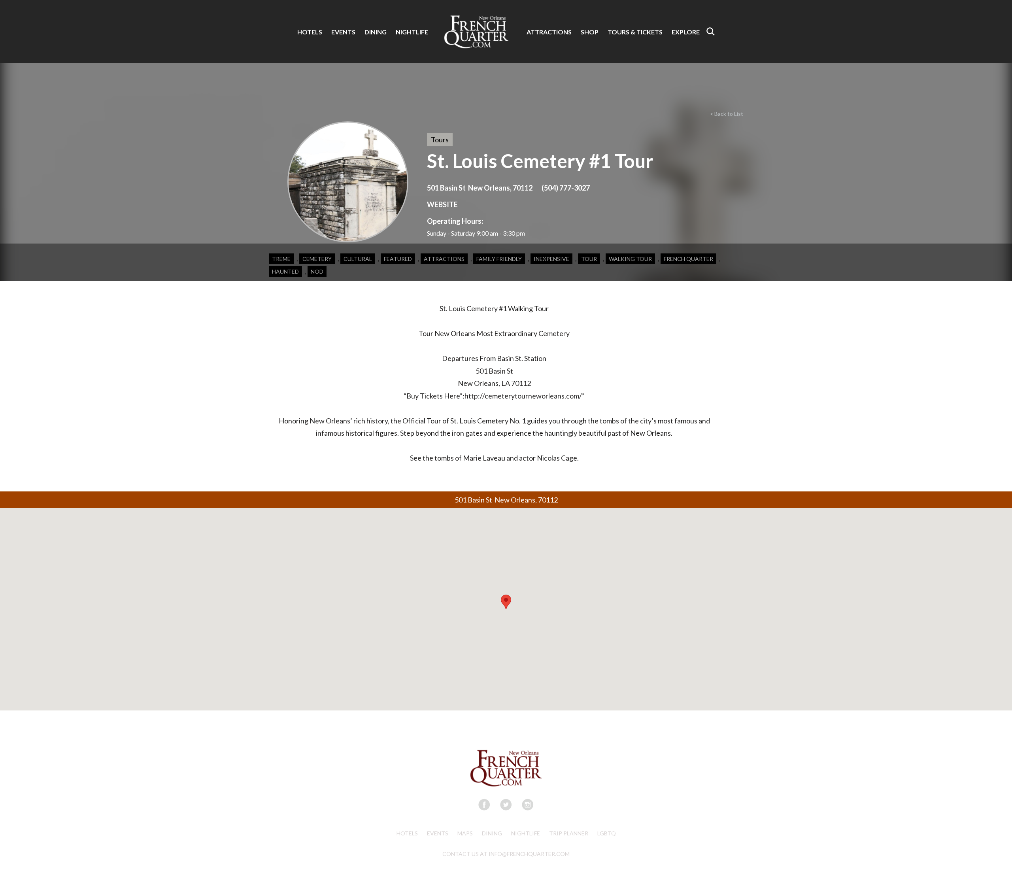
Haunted (285, 271)
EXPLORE (686, 32)
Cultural (358, 258)
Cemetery (317, 258)
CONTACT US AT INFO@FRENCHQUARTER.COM (506, 853)
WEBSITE (442, 204)
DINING (375, 32)
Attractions (444, 258)
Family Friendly (499, 258)
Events (437, 833)
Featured (398, 258)
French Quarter (688, 258)
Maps (465, 833)
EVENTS (343, 32)
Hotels (407, 833)
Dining (492, 833)
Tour (589, 258)
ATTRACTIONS (549, 32)
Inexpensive (551, 258)
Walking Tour (630, 258)
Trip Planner (568, 833)
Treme (281, 258)
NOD (317, 271)
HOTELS (309, 32)
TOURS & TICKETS (635, 32)
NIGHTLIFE (412, 32)
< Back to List (726, 113)
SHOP (590, 32)
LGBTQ (606, 833)
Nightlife (525, 833)
